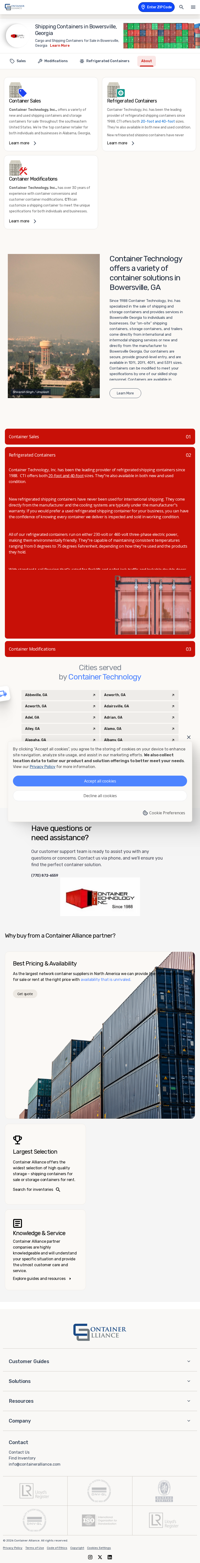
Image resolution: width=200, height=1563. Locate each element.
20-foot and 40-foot (158, 121)
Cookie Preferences (167, 813)
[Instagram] (90, 1557)
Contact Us (19, 1452)
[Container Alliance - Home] (100, 1332)
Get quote (25, 993)
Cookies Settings (99, 1548)
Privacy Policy (12, 1548)
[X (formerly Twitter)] (100, 1557)
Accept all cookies (100, 781)
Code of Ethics (57, 1548)
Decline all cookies (100, 795)
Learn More (60, 46)
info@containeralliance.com (34, 1464)
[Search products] (181, 7)
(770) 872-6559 (44, 875)
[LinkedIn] (110, 1557)
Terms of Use (34, 1548)
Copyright (77, 1548)
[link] (51, 114)
